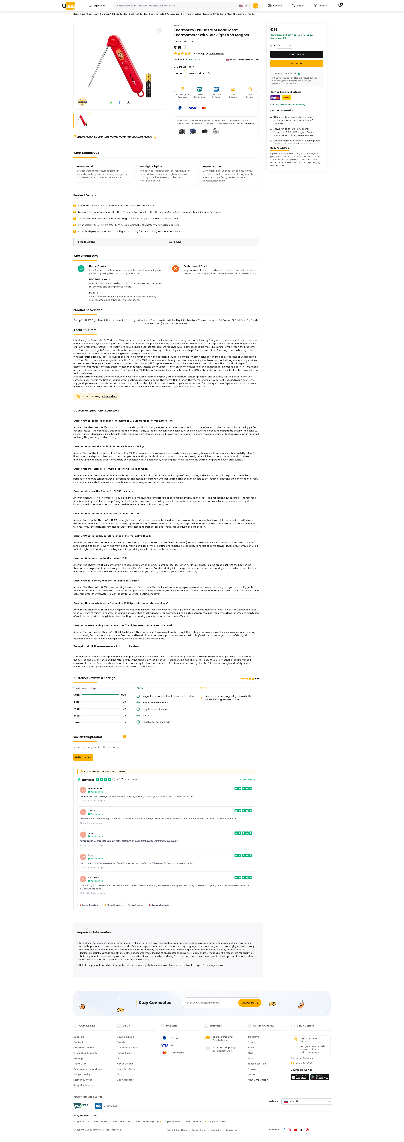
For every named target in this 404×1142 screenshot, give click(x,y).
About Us (78, 1036)
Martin (251, 1074)
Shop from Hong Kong (147, 1121)
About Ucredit (125, 1063)
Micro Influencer (82, 1079)
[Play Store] (319, 1078)
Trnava (251, 1069)
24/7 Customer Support (309, 1040)
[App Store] (300, 1078)
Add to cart (296, 54)
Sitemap (78, 1058)
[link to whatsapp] (111, 102)
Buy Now (249, 123)
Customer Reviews (127, 1047)
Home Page (79, 13)
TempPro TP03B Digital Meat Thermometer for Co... (229, 13)
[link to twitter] (128, 102)
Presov (251, 1047)
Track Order (80, 1063)
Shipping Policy (81, 1074)
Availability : (181, 59)
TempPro (179, 25)
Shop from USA (81, 1121)
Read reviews (245, 779)
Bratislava (253, 1036)
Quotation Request (84, 1047)
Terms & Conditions (177, 1129)
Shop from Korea (172, 1121)
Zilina (250, 1053)
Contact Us (79, 1042)
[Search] (255, 6)
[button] (276, 6)
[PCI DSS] (80, 1106)
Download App (125, 1036)
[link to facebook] (120, 102)
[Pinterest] (307, 1130)
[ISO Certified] (104, 1105)
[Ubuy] (68, 5)
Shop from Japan (122, 1121)
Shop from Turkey (217, 1121)
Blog (119, 1074)
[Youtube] (295, 1130)
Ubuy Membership (83, 1085)
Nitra (250, 1058)
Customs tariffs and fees (87, 1069)
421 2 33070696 (303, 1062)
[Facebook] (284, 1130)
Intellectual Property (85, 1053)
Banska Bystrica (256, 1063)
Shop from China (194, 1121)
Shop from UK (101, 1121)
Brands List (123, 1042)
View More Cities (257, 1079)
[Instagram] (289, 1130)
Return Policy (124, 1053)
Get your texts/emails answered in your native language (312, 1049)
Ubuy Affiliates (125, 1079)
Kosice (251, 1042)
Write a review (83, 757)
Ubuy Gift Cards (126, 1069)
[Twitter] (301, 1130)
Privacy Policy (199, 1129)
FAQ (119, 1058)
